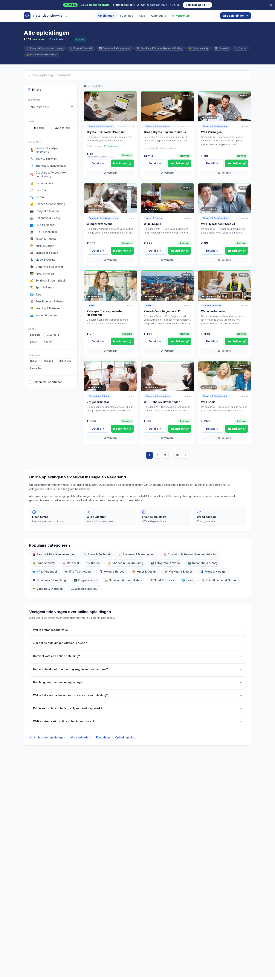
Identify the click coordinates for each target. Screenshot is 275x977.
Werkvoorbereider (213, 311)
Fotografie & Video (165, 563)
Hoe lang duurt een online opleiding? (137, 682)
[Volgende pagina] (185, 455)
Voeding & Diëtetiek (47, 588)
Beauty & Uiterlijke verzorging (44, 48)
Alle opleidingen (234, 15)
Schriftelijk (65, 361)
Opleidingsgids (125, 737)
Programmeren (85, 580)
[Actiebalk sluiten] (271, 4)
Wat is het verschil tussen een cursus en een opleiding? (137, 695)
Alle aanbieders (80, 737)
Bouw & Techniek (81, 48)
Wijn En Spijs (152, 223)
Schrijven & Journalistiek (123, 580)
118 (178, 455)
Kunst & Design (144, 571)
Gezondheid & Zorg (99, 396)
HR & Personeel (44, 571)
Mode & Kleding (213, 571)
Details (96, 163)
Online (33, 361)
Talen (91, 305)
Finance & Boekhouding (41, 54)
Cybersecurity (198, 48)
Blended (48, 361)
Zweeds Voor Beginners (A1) (162, 311)
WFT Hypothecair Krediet (218, 223)
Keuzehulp (183, 15)
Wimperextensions (100, 223)
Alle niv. (48, 342)
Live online (36, 368)
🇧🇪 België (39, 127)
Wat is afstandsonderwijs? (137, 630)
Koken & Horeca (154, 218)
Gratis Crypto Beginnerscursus (165, 132)
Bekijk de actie (195, 4)
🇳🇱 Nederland (62, 127)
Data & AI (222, 48)
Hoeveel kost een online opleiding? (137, 656)
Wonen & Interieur (84, 588)
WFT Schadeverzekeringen (162, 402)
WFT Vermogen (211, 132)
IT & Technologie (78, 571)
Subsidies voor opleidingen (47, 737)
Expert (33, 342)
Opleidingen (106, 15)
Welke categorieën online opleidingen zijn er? (137, 721)
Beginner (35, 334)
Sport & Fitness (162, 580)
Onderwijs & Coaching (49, 580)
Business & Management (114, 48)
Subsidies (126, 15)
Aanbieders (158, 15)
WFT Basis (208, 402)
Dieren (240, 48)
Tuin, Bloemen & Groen (218, 580)
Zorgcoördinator (98, 402)
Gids (142, 15)
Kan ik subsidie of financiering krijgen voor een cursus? (137, 669)
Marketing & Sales (178, 571)
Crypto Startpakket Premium (106, 132)
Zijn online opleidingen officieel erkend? (137, 643)
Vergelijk (112, 172)
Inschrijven (120, 163)
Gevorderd (53, 334)
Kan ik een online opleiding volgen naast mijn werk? (137, 708)
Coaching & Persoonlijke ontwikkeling (159, 48)
